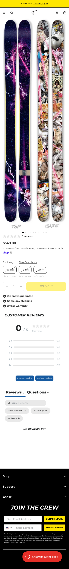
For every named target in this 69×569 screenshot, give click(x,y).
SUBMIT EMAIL (54, 519)
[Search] (12, 13)
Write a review (44, 378)
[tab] (38, 393)
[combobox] (8, 528)
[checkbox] (14, 418)
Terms (23, 542)
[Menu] (4, 13)
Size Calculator (28, 262)
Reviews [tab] (15, 392)
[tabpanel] (34, 433)
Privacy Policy (15, 542)
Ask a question (25, 378)
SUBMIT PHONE (54, 527)
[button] (34, 341)
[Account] (57, 13)
